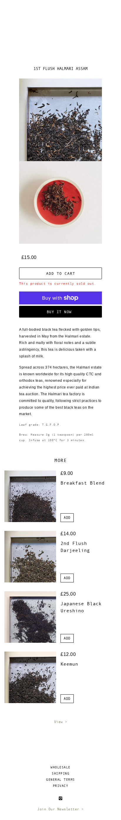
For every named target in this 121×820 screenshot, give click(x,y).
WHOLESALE (60, 767)
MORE (60, 460)
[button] (67, 517)
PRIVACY (60, 786)
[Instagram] (60, 798)
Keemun (69, 664)
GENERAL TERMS (60, 780)
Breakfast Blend (82, 483)
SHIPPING (60, 773)
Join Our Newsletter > (60, 809)
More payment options (60, 312)
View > (60, 722)
